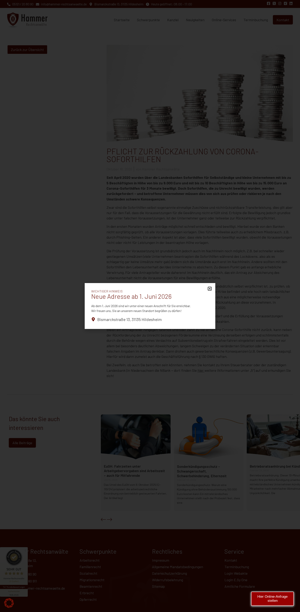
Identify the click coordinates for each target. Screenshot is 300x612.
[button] (9, 603)
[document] (150, 306)
